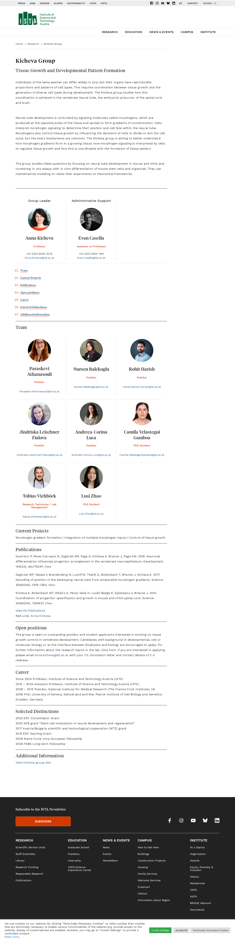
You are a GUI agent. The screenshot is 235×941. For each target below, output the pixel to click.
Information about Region (154, 900)
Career (24, 300)
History (194, 876)
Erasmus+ (144, 886)
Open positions (29, 292)
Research (33, 43)
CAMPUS (187, 32)
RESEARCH (110, 32)
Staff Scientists (25, 853)
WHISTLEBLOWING (153, 932)
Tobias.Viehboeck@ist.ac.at (39, 516)
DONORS (44, 3)
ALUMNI (58, 3)
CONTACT (192, 3)
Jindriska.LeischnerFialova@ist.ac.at (39, 454)
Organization (198, 853)
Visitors (142, 893)
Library (20, 860)
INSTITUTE (208, 32)
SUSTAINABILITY (76, 3)
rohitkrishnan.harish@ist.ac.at (142, 386)
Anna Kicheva (41, 616)
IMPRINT (181, 932)
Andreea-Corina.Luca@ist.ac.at (91, 454)
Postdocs (73, 853)
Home (19, 43)
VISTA (93, 3)
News (106, 847)
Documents (197, 909)
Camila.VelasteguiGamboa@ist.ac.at (142, 454)
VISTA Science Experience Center (79, 869)
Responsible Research (29, 873)
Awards (194, 860)
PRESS (21, 3)
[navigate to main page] (37, 17)
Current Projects (30, 278)
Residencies (197, 883)
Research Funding (27, 867)
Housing (143, 867)
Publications (28, 285)
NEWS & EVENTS (161, 32)
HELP (170, 932)
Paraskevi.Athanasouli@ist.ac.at (39, 391)
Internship (74, 860)
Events (107, 853)
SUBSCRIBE (43, 821)
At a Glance (197, 847)
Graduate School (78, 847)
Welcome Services (149, 880)
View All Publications (30, 610)
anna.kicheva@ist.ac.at (51, 655)
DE (180, 3)
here (112, 650)
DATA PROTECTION (200, 932)
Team (24, 270)
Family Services (147, 873)
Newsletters (110, 860)
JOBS (32, 3)
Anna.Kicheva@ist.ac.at (39, 257)
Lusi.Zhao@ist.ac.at (91, 513)
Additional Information (35, 314)
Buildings (143, 853)
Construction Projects (151, 860)
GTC (216, 932)
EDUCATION (133, 32)
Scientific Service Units (30, 847)
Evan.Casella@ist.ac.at (91, 257)
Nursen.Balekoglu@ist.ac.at (91, 386)
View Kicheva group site (33, 762)
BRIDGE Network (200, 903)
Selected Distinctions (33, 307)
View (47, 566)
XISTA (104, 3)
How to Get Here (148, 847)
